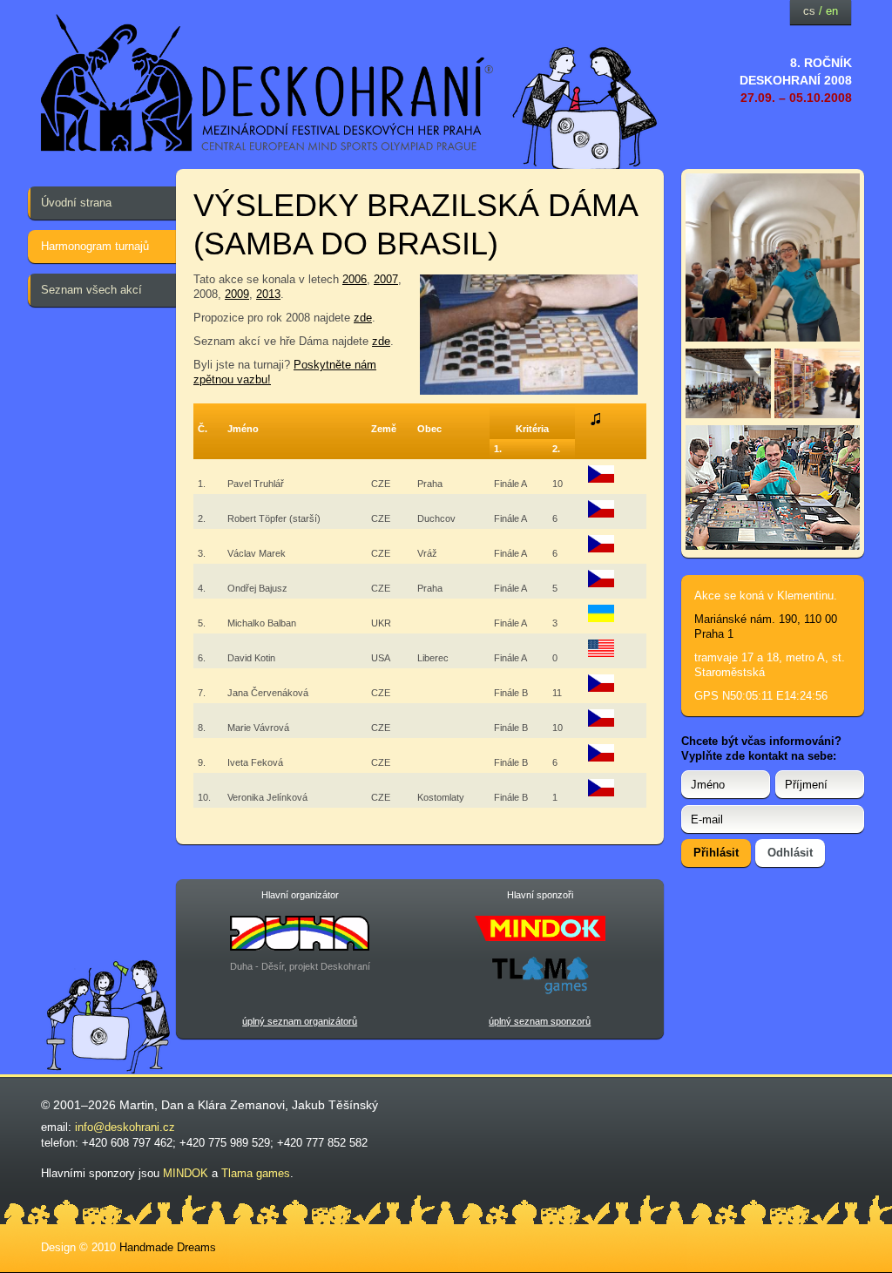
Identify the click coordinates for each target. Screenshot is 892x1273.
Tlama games (255, 1173)
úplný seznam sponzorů (540, 1021)
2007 (386, 279)
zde (363, 317)
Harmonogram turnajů (95, 246)
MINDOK (185, 1173)
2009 (237, 294)
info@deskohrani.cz (125, 1127)
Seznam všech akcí (91, 289)
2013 (268, 294)
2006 (354, 279)
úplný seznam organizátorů (299, 1021)
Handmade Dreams (167, 1247)
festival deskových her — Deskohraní (267, 83)
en (832, 10)
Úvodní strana (76, 202)
